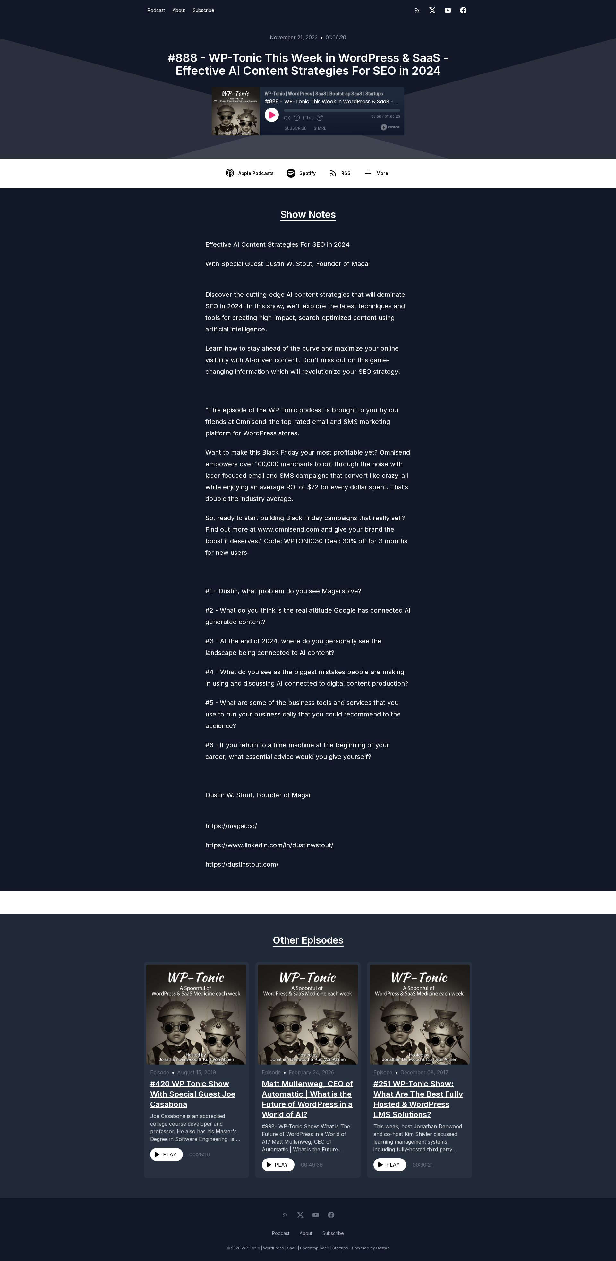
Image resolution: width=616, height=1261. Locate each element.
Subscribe (203, 10)
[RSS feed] (417, 10)
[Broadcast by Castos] (390, 127)
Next (440, 902)
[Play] (272, 115)
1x (308, 118)
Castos (382, 1248)
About (179, 10)
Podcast (156, 10)
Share (320, 128)
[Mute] (287, 118)
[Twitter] (432, 10)
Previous (181, 902)
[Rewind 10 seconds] (297, 118)
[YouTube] (447, 10)
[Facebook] (463, 10)
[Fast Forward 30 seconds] (320, 118)
